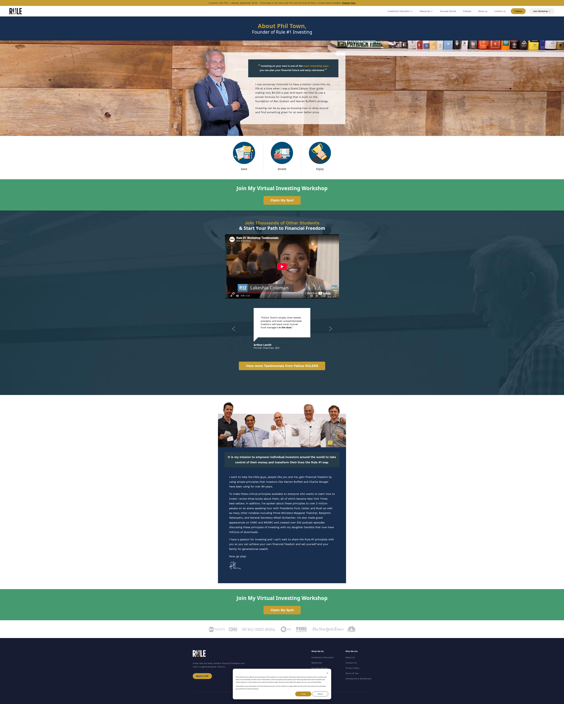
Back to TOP (202, 676)
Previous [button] (233, 329)
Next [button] (330, 329)
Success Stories (448, 11)
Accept (303, 694)
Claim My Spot (282, 200)
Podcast (467, 11)
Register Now (348, 3)
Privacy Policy (352, 668)
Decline (320, 694)
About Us (350, 657)
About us (482, 11)
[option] (282, 329)
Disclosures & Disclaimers (358, 678)
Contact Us (351, 663)
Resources (425, 11)
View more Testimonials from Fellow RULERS (282, 366)
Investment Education (398, 11)
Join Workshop (540, 11)
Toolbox (518, 11)
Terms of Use (351, 673)
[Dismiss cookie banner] (327, 673)
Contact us (500, 11)
